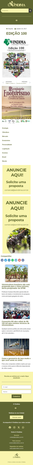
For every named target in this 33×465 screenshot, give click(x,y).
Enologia (5, 128)
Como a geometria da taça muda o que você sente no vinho (16, 359)
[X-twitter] (19, 427)
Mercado (5, 136)
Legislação (6, 149)
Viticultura (5, 132)
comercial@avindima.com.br (16, 443)
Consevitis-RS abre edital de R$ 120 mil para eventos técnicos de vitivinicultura (15, 323)
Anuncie (16, 435)
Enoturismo (6, 140)
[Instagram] (14, 427)
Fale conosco (16, 441)
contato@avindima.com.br (16, 437)
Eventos (5, 153)
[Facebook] (10, 427)
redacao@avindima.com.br (16, 448)
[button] (16, 20)
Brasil (4, 157)
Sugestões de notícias (16, 446)
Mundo (4, 161)
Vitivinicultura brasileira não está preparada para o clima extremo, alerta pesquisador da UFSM (16, 286)
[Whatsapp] (23, 427)
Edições (10, 28)
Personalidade (7, 144)
